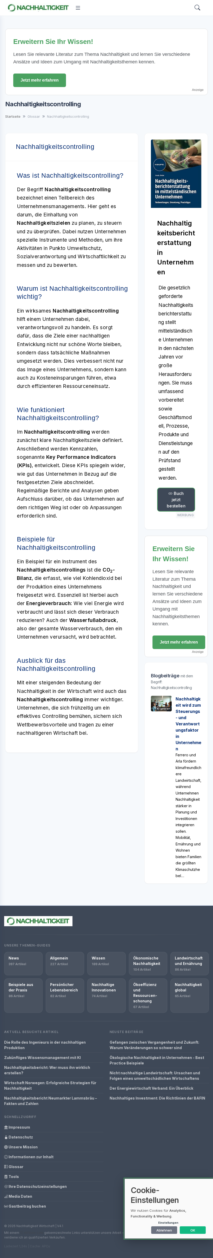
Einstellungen (168, 1222)
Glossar (15, 1166)
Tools (13, 1176)
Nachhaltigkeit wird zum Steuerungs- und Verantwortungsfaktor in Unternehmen (188, 723)
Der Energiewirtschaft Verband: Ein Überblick (151, 1088)
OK (192, 1230)
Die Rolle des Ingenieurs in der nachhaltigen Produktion (45, 1045)
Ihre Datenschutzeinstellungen (37, 1186)
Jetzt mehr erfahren (40, 80)
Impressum (19, 1127)
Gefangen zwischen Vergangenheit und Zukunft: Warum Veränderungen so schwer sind (154, 1045)
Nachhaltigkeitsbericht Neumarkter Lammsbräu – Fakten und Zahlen (50, 1101)
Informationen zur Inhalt (31, 1157)
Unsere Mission (23, 1147)
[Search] (197, 8)
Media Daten (20, 1196)
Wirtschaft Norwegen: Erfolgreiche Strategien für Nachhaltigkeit (50, 1085)
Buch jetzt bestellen (176, 499)
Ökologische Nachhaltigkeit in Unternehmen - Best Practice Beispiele (157, 1060)
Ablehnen (164, 1230)
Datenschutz (20, 1137)
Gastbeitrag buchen (27, 1206)
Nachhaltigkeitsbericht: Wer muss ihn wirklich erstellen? (47, 1070)
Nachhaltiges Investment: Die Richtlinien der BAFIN (157, 1098)
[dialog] (169, 1209)
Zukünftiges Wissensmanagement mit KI (42, 1057)
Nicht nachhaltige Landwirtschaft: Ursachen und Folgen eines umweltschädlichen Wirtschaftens (155, 1076)
